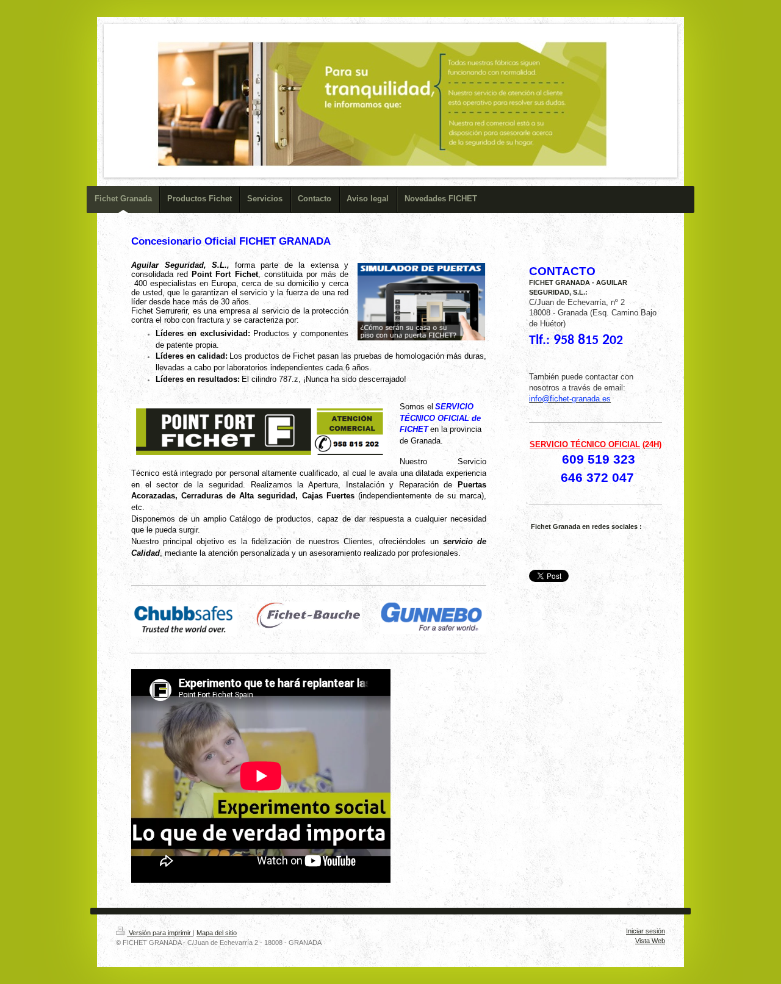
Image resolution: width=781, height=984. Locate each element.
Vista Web (650, 940)
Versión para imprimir (160, 932)
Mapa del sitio (216, 932)
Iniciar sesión (645, 931)
